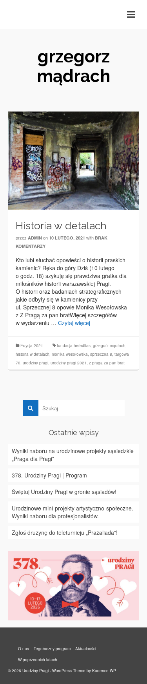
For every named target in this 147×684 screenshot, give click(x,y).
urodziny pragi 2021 (69, 363)
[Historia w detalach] (73, 160)
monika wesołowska (70, 354)
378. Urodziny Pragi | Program (49, 475)
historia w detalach (32, 354)
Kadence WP (104, 670)
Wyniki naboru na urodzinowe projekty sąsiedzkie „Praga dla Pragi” (73, 455)
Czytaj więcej (74, 323)
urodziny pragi (35, 363)
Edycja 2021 (31, 345)
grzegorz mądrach (109, 345)
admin (35, 238)
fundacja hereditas (74, 345)
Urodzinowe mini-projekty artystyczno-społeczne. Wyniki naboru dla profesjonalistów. (72, 512)
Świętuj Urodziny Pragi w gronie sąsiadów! (64, 492)
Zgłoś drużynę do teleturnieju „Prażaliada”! (65, 532)
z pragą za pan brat (107, 363)
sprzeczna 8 (101, 354)
